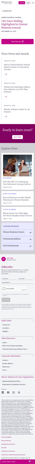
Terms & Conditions (6, 437)
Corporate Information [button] (11, 356)
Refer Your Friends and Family (12, 346)
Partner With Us (7, 363)
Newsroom (6, 367)
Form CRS (3, 447)
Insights (5, 331)
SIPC (31, 413)
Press (4, 370)
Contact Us (6, 325)
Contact (21, 3)
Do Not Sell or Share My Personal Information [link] (13, 454)
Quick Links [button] (6, 320)
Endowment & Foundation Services (13, 384)
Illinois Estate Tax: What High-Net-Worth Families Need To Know (17, 214)
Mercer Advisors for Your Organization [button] (17, 377)
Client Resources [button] (8, 338)
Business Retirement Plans (11, 381)
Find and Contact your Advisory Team (14, 349)
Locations (5, 328)
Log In (4, 342)
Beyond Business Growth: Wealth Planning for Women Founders (17, 198)
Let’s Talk (17, 137)
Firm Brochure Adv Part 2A (8, 444)
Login (28, 3)
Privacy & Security (6, 440)
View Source (16, 41)
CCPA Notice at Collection (8, 451)
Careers (5, 360)
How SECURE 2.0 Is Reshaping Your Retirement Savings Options (17, 183)
